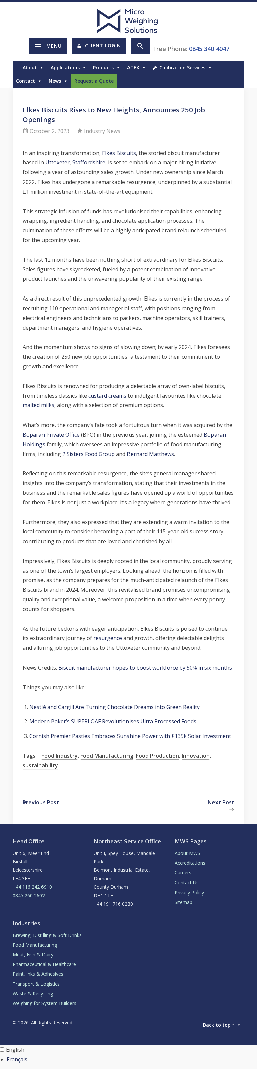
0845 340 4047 (209, 49)
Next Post (221, 802)
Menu (54, 46)
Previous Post (41, 802)
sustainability (40, 765)
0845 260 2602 (29, 895)
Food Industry (59, 755)
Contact (25, 81)
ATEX (133, 67)
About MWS (187, 853)
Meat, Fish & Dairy (33, 954)
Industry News (102, 131)
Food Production (157, 755)
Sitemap (183, 902)
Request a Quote (94, 81)
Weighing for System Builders (44, 1003)
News (55, 81)
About (30, 67)
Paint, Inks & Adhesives (38, 974)
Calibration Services (182, 67)
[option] (132, 1059)
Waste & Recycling (33, 993)
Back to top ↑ (218, 1025)
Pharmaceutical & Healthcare (44, 964)
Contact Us (187, 882)
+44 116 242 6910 (32, 887)
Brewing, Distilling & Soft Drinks (47, 935)
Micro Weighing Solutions (128, 20)
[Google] (227, 81)
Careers (183, 872)
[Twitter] (234, 81)
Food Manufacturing (106, 755)
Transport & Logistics (36, 984)
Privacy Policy (189, 892)
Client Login (103, 45)
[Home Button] (16, 67)
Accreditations (190, 863)
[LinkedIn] (241, 81)
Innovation (196, 755)
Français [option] (17, 1059)
